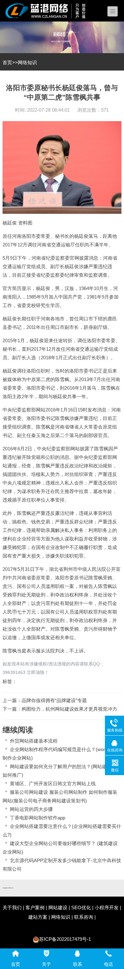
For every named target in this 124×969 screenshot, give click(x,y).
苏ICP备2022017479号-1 (65, 939)
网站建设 (57, 907)
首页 (7, 62)
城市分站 (10, 888)
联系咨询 (83, 917)
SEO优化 (81, 907)
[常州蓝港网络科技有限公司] (50, 10)
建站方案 (37, 917)
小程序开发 (107, 907)
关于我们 (12, 907)
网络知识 (27, 62)
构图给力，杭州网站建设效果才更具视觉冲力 (69, 709)
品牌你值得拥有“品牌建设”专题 (54, 700)
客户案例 (35, 907)
